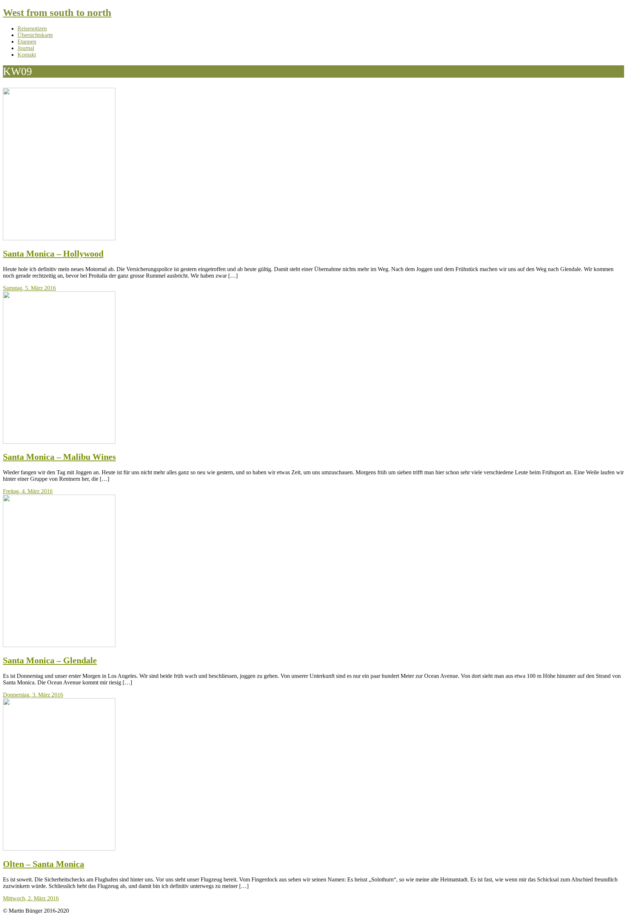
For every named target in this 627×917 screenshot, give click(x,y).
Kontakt (26, 55)
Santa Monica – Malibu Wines (59, 457)
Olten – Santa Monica (43, 864)
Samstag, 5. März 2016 (29, 288)
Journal (25, 48)
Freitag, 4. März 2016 (28, 491)
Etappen (26, 41)
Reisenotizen (32, 28)
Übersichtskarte (35, 35)
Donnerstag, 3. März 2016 (33, 695)
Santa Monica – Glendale (50, 660)
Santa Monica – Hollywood (53, 253)
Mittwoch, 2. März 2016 (31, 898)
